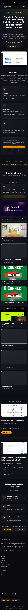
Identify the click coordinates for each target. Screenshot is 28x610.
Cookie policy (6, 606)
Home (2, 572)
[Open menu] (2, 7)
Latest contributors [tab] (14, 182)
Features (3, 560)
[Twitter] (5, 594)
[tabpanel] (14, 287)
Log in (24, 6)
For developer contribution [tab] (14, 401)
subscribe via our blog (10, 550)
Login (2, 576)
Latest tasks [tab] (21, 180)
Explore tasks (6, 432)
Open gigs (14, 197)
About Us (3, 556)
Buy (2, 3)
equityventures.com (9, 164)
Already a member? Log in (14, 150)
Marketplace (3, 587)
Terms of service (14, 606)
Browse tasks (14, 46)
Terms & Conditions (5, 564)
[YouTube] (9, 594)
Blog (2, 583)
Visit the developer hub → (18, 152)
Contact (3, 558)
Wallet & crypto (7, 474)
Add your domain (20, 529)
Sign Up (2, 574)
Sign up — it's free (14, 42)
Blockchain (3, 585)
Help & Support (4, 566)
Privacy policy (21, 606)
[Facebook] (2, 594)
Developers (3, 581)
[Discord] (18, 594)
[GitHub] (12, 594)
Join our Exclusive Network (14, 146)
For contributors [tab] (14, 398)
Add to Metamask (9, 3)
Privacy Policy (4, 562)
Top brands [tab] (8, 180)
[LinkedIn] (15, 594)
